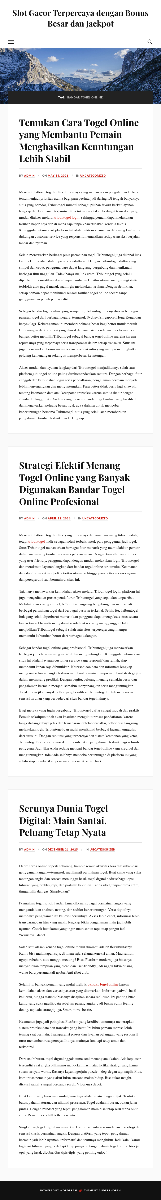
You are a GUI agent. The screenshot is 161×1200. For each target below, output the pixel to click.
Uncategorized (93, 175)
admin (29, 175)
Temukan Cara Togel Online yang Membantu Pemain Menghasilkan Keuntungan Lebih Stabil (79, 140)
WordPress (68, 1190)
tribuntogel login (66, 217)
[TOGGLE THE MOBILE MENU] (11, 42)
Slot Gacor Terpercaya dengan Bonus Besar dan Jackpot (80, 18)
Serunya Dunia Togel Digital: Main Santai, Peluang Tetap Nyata (63, 820)
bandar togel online (102, 984)
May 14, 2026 (58, 175)
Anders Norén (110, 1190)
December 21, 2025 (63, 849)
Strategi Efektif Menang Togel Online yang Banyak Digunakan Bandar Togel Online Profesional (74, 483)
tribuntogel (36, 541)
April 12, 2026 (59, 518)
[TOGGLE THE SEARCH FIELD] (150, 42)
